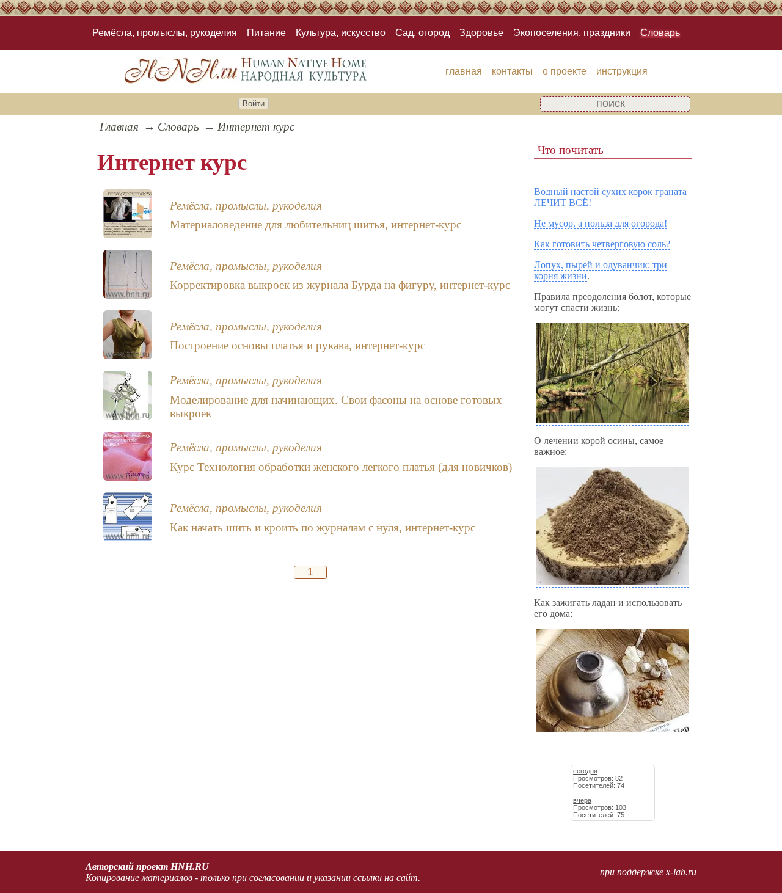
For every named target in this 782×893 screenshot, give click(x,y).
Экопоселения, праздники (571, 32)
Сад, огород (422, 32)
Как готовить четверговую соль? (602, 244)
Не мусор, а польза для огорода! (600, 223)
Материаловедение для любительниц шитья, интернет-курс (315, 224)
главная (463, 71)
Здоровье (481, 32)
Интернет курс (255, 126)
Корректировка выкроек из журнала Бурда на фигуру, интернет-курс (340, 285)
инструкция (622, 71)
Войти (254, 103)
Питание (266, 32)
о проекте (564, 71)
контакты (512, 71)
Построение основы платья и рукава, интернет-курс (297, 345)
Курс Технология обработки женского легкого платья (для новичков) (341, 467)
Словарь (660, 32)
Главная (119, 126)
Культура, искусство (341, 32)
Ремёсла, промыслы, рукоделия (164, 32)
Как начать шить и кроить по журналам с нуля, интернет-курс (322, 527)
